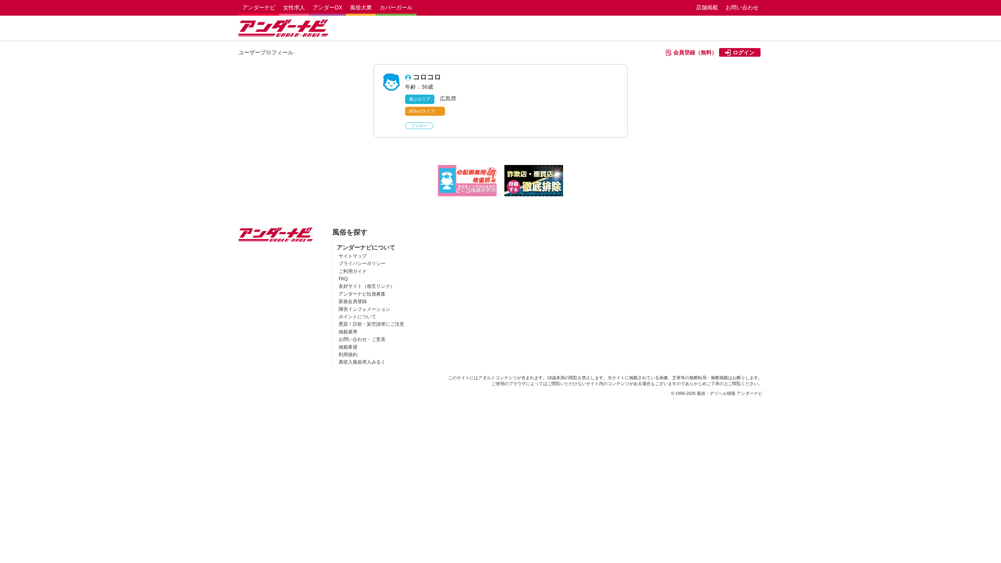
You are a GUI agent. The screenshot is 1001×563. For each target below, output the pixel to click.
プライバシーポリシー (362, 263)
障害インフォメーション (364, 309)
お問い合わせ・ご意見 (362, 339)
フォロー (419, 126)
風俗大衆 (361, 7)
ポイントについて (357, 316)
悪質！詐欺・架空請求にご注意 (371, 324)
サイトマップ (353, 256)
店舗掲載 (707, 7)
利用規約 (348, 354)
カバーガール (396, 7)
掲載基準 (348, 332)
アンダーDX (327, 7)
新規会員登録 (353, 301)
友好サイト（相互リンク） (367, 286)
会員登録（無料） (695, 52)
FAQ (343, 279)
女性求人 (294, 7)
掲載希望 (348, 347)
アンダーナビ (258, 7)
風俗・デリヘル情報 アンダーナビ (729, 393)
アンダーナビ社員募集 (362, 294)
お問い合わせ (742, 7)
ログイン (744, 52)
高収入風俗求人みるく (362, 362)
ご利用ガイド (353, 271)
